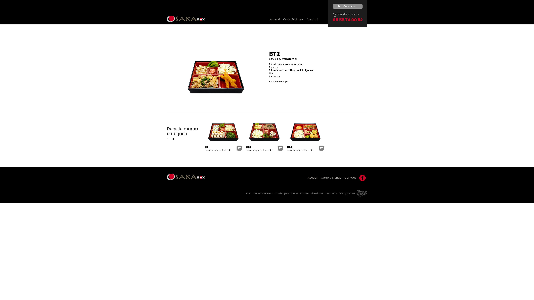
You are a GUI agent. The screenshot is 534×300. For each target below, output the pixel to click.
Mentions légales (263, 193)
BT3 (248, 147)
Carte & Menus (293, 19)
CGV (248, 193)
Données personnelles (286, 193)
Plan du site (317, 193)
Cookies (304, 193)
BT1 (207, 147)
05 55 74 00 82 (348, 20)
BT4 (289, 147)
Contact (312, 19)
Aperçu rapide (223, 131)
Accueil (275, 19)
